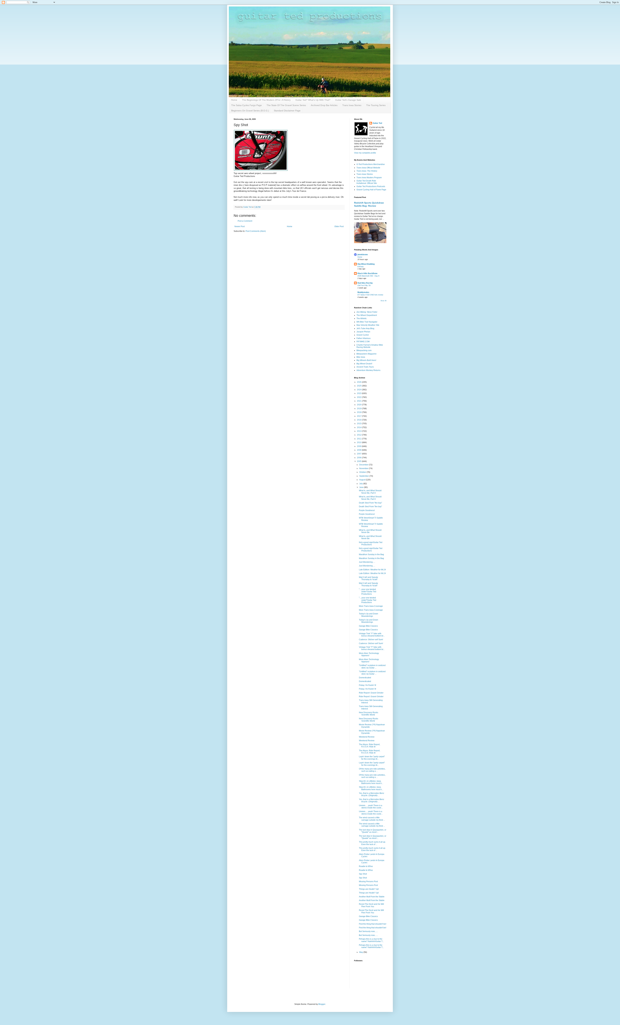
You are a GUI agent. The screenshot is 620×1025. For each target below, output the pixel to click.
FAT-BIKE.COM (363, 341)
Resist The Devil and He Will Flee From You (371, 905)
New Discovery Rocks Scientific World (368, 713)
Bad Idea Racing (364, 283)
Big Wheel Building (366, 264)
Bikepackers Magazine (366, 354)
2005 (359, 461)
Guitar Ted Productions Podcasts (370, 186)
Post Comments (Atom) (256, 231)
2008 (359, 450)
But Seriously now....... (368, 931)
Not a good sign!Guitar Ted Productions (370, 543)
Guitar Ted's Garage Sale (348, 100)
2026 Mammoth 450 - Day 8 (368, 276)
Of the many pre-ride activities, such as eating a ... (372, 770)
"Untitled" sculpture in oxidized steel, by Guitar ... (372, 666)
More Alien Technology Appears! (369, 654)
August (362, 480)
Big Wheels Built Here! (366, 360)
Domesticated (365, 677)
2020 (359, 405)
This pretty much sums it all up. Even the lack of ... (372, 843)
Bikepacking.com (364, 350)
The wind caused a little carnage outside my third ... (372, 818)
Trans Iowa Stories (351, 105)
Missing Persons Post (368, 881)
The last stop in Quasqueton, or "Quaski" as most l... (372, 831)
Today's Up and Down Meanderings (368, 615)
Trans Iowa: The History (366, 171)
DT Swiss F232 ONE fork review (370, 295)
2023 (359, 393)
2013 (359, 431)
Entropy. (360, 266)
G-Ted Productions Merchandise (370, 164)
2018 (359, 412)
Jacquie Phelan (363, 332)
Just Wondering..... (367, 562)
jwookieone (362, 254)
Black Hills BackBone (367, 273)
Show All (383, 301)
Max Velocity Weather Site (367, 325)
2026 (359, 382)
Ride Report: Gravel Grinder (371, 693)
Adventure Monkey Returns (368, 370)
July (361, 483)
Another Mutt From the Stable (371, 897)
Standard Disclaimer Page (287, 110)
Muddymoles (363, 292)
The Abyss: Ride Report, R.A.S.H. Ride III (369, 745)
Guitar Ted (377, 123)
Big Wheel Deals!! (364, 364)
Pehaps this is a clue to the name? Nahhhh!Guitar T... (371, 940)
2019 (359, 408)
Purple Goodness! (367, 510)
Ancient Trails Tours (365, 367)
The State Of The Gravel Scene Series (286, 105)
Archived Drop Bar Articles (324, 105)
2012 (359, 435)
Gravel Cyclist (362, 335)
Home (234, 100)
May (361, 952)
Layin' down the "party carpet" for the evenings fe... (372, 757)
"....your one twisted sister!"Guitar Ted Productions (367, 591)
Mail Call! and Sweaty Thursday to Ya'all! (368, 578)
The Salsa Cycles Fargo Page (246, 105)
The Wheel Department (366, 315)
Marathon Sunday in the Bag (371, 554)
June (361, 487)
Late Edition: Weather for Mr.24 (372, 570)
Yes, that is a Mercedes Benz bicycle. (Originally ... (371, 794)
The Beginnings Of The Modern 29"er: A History (266, 100)
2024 (359, 390)
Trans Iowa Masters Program (369, 177)
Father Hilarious (363, 338)
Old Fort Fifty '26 (364, 285)
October (363, 472)
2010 (359, 442)
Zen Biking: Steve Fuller (366, 312)
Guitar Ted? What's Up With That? (312, 100)
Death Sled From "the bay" (370, 503)
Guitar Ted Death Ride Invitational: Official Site (366, 182)
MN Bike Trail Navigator (366, 322)
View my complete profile (365, 153)
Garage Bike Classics (368, 626)
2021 (359, 401)
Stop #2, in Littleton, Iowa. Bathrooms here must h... (371, 782)
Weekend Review (366, 737)
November (364, 468)
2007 (359, 454)
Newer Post (239, 226)
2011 (359, 439)
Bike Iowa (360, 357)
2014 (359, 427)
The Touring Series (376, 105)
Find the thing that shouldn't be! (372, 924)
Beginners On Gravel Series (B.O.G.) (250, 110)
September (364, 476)
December (364, 465)
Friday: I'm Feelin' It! (367, 685)
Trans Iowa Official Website (368, 168)
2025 (359, 386)
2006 (359, 457)
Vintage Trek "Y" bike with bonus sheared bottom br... (372, 634)
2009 (359, 446)
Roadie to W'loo (366, 866)
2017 (359, 416)
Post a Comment (245, 221)
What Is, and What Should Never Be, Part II (370, 491)
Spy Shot (363, 874)
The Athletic (361, 318)
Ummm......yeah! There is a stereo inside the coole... (371, 806)
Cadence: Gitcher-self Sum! (371, 639)
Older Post (339, 226)
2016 (359, 420)
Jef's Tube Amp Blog (365, 328)
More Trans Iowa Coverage (371, 606)
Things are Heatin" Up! (369, 889)
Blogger (321, 1004)
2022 (359, 397)
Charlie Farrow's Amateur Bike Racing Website (369, 346)
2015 (359, 423)
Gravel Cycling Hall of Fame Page (371, 190)
